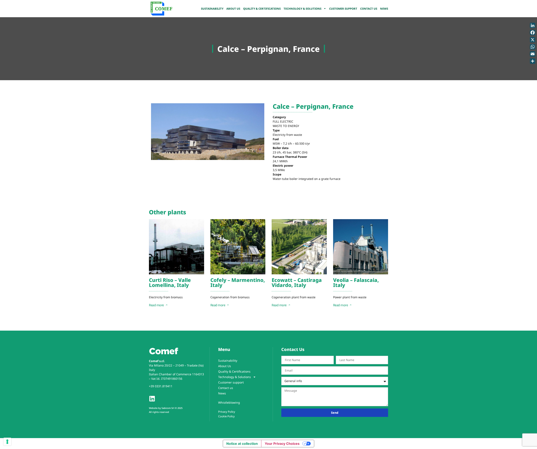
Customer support (343, 8)
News (384, 8)
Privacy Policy (226, 411)
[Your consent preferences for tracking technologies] (7, 442)
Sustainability (212, 8)
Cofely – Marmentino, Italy (237, 282)
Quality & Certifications (262, 8)
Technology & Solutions (302, 8)
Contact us (368, 8)
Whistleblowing (229, 402)
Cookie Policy (226, 416)
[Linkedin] (152, 398)
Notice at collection (242, 443)
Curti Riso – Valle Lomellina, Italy (170, 282)
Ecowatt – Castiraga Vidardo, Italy (297, 282)
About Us (233, 8)
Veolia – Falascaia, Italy (356, 282)
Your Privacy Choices (282, 443)
